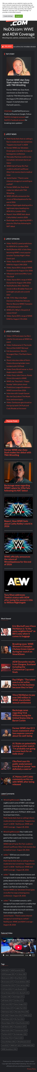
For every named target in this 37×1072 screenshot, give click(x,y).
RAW (27, 1015)
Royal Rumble (22, 1023)
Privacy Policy (31, 1069)
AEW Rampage (8, 974)
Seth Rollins (7, 1026)
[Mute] (30, 955)
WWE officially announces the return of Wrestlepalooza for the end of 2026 (19, 199)
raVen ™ (6, 855)
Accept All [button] (19, 16)
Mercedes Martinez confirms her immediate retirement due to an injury (19, 160)
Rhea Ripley (7, 1019)
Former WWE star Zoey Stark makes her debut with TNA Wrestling (18, 82)
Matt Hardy (7, 1011)
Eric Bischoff (22, 993)
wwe (5, 1045)
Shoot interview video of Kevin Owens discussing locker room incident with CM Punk (18, 363)
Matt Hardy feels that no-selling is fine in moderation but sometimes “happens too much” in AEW (20, 142)
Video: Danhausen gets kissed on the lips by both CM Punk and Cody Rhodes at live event (19, 405)
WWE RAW (28, 1045)
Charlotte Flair (8, 985)
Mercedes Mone (21, 1011)
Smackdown (20, 1026)
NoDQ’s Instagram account (14, 117)
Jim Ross (18, 1000)
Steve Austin (7, 1030)
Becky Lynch (7, 978)
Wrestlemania (24, 1041)
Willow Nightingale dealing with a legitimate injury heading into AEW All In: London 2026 (19, 208)
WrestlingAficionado (11, 800)
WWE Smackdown (9, 1049)
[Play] (4, 955)
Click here (8, 111)
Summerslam (21, 1030)
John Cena (7, 1004)
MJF (5, 1015)
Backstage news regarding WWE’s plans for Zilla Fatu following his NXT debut (19, 223)
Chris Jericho (22, 985)
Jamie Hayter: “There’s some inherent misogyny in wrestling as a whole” (19, 181)
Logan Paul (21, 1008)
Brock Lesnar (7, 981)
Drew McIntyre (8, 993)
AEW (5, 970)
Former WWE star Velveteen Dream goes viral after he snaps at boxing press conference (19, 151)
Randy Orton (16, 1015)
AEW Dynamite (17, 970)
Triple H (18, 1038)
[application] (18, 947)
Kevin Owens (7, 1008)
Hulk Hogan (18, 996)
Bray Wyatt (20, 978)
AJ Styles (21, 974)
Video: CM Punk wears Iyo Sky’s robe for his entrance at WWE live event (19, 339)
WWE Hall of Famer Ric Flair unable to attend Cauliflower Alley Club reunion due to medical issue (19, 847)
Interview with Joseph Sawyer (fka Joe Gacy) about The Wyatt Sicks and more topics (18, 396)
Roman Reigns (8, 1023)
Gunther (6, 996)
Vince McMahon (8, 1041)
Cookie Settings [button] (8, 16)
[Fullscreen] (33, 955)
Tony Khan (7, 1038)
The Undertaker (19, 1034)
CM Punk (7, 989)
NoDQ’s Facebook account (14, 120)
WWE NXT (16, 1045)
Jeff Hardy (7, 1000)
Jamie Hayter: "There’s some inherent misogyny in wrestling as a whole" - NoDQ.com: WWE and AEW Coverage (17, 919)
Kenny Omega (20, 1004)
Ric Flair (19, 1019)
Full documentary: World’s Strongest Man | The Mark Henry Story (19, 354)
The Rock (6, 1034)
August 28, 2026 (22, 827)
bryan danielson (22, 981)
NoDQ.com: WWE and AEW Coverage (19, 31)
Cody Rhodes (20, 989)
